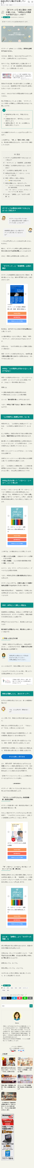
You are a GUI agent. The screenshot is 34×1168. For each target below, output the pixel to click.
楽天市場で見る (17, 317)
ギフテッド (25, 988)
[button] (3, 998)
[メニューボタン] (32, 2)
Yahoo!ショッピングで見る (17, 321)
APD (8, 988)
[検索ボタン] (29, 2)
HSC (16, 988)
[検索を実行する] (31, 1005)
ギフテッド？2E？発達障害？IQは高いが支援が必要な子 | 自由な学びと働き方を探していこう (22, 75)
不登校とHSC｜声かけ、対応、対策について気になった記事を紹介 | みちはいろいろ (22, 681)
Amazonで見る (17, 313)
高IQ (8, 990)
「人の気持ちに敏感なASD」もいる (16, 170)
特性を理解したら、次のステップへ (16, 183)
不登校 (3, 990)
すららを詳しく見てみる (17, 756)
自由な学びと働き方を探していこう (13, 2)
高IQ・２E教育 (6, 17)
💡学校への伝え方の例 (14, 180)
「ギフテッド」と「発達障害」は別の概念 (18, 163)
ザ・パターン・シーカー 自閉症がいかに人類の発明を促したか (16, 529)
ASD (12, 988)
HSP (20, 988)
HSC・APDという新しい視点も (14, 178)
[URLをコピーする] (30, 998)
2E (4, 988)
